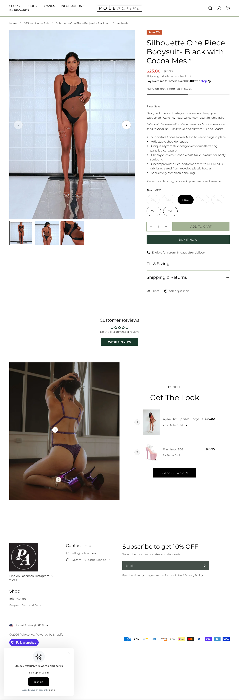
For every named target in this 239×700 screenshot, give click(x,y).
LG (205, 201)
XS (155, 201)
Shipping (153, 76)
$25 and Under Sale (36, 23)
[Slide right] (126, 124)
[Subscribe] (205, 566)
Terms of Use (173, 575)
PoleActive (27, 634)
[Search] (210, 8)
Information (17, 598)
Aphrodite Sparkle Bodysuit (183, 419)
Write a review (119, 342)
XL (220, 201)
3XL (170, 211)
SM (170, 201)
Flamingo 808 (173, 449)
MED (185, 199)
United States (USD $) (30, 625)
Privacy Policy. (194, 575)
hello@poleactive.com (86, 553)
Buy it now (188, 239)
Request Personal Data (25, 605)
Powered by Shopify (49, 634)
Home (13, 23)
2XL (153, 211)
